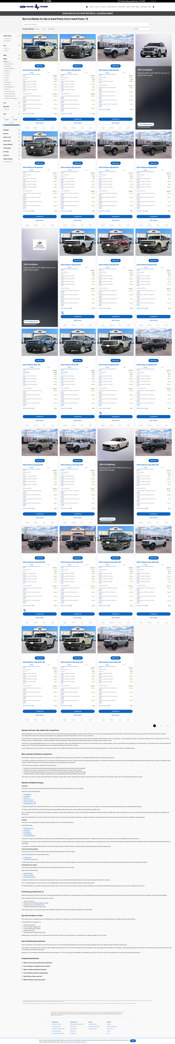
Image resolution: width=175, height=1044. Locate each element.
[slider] (4, 125)
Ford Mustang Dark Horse (31, 859)
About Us (109, 1024)
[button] (97, 963)
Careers (108, 1031)
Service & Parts (121, 6)
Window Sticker (39, 65)
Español (137, 6)
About (133, 6)
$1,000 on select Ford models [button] (30, 84)
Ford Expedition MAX (29, 835)
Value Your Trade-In (93, 1024)
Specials (92, 6)
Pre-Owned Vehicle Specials (58, 1033)
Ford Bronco (27, 830)
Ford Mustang (27, 857)
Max (12, 117)
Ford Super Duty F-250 (30, 801)
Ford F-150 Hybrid (28, 800)
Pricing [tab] (31, 72)
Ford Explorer (27, 832)
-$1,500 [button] (55, 96)
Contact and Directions (112, 1026)
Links (108, 1033)
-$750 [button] (55, 104)
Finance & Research (112, 6)
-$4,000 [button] (131, 81)
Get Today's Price (40, 119)
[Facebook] (44, 1)
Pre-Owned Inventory (56, 1026)
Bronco (37, 29)
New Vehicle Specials (56, 1031)
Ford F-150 (26, 798)
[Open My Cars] (153, 6)
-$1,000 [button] (55, 84)
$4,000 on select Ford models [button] (106, 82)
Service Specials (73, 1028)
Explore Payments (40, 123)
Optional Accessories (28, 113)
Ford (44, 29)
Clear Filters (51, 29)
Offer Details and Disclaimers (143, 127)
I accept (132, 1040)
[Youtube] (47, 1)
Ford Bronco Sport (28, 828)
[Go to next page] (170, 725)
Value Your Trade (43, 903)
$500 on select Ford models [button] (29, 82)
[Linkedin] (48, 1)
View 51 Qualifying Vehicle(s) (107, 519)
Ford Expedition (28, 834)
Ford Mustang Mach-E (30, 877)
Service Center (73, 1026)
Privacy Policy (70, 1042)
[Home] (22, 6)
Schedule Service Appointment (76, 1024)
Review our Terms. (81, 1042)
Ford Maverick (27, 794)
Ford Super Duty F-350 (30, 803)
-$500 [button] (55, 81)
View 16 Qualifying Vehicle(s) (31, 322)
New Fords (97, 6)
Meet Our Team (110, 1028)
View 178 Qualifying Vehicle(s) (146, 125)
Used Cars (103, 6)
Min (4, 117)
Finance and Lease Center (94, 1026)
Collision (128, 6)
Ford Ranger (27, 796)
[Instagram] (50, 1)
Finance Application (93, 1028)
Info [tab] (48, 72)
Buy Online (43, 932)
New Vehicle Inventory (56, 1024)
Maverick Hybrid (28, 873)
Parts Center (73, 1031)
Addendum (25, 372)
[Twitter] (45, 1)
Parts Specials (73, 1033)
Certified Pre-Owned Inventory (58, 1028)
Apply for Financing (29, 901)
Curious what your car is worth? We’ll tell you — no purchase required (87, 13)
